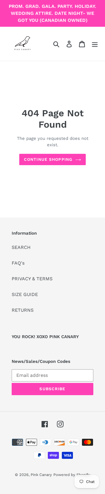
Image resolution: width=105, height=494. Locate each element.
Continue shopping (48, 159)
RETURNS (23, 310)
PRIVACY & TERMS (32, 278)
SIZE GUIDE (25, 294)
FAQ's (18, 263)
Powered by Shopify (71, 474)
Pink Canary (41, 474)
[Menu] (94, 43)
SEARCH (21, 247)
